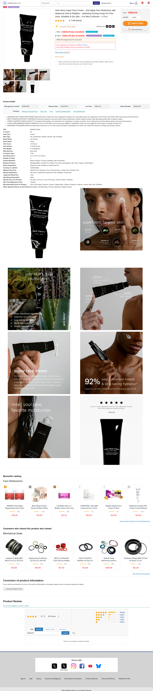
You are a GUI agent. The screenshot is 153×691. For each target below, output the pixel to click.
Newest (38, 629)
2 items (122, 617)
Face (51, 111)
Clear (73, 633)
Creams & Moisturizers (63, 111)
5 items (122, 614)
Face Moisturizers (79, 111)
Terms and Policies (108, 678)
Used (85, 36)
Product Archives (92, 678)
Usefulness (62, 629)
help (30, 678)
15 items (122, 612)
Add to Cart (137, 23)
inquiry (38, 678)
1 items (122, 619)
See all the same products (141, 573)
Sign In (131, 3)
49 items (52, 616)
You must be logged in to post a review (16, 606)
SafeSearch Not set (106, 3)
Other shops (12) (62, 52)
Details (84, 45)
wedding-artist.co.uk (14, 3)
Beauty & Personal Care (30, 111)
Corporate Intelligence (53, 678)
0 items (122, 622)
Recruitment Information (73, 678)
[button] (148, 2)
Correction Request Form (14, 589)
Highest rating (50, 629)
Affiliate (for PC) (124, 678)
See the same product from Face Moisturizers (135, 521)
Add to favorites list (136, 29)
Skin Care (43, 111)
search (96, 3)
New (77, 32)
